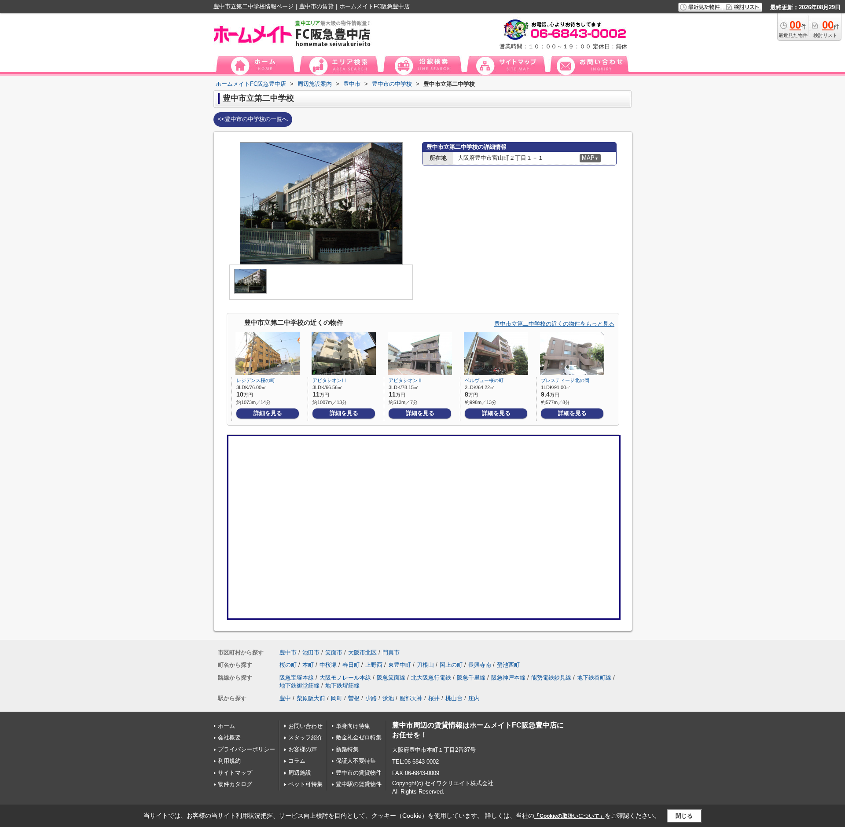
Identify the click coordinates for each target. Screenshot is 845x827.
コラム (296, 760)
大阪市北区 (362, 652)
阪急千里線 (471, 677)
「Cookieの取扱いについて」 (569, 816)
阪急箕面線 (391, 677)
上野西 (373, 665)
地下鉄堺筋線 (342, 685)
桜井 (434, 698)
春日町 (351, 665)
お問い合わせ (305, 726)
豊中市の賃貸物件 (359, 772)
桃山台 (454, 698)
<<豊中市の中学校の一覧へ (253, 119)
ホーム (226, 726)
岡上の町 (451, 665)
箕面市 (333, 652)
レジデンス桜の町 (255, 380)
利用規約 (229, 760)
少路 (371, 698)
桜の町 (288, 665)
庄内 (474, 698)
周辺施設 (299, 772)
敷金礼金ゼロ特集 (359, 737)
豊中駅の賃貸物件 (359, 784)
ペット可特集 (305, 784)
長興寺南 (479, 665)
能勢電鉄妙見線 (551, 677)
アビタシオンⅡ (405, 380)
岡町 (336, 698)
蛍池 (388, 698)
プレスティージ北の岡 (565, 380)
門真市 (391, 652)
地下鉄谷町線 (594, 677)
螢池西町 (508, 665)
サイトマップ (235, 772)
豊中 (285, 698)
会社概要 (229, 737)
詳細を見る (268, 413)
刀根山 (425, 665)
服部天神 (411, 698)
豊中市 (288, 652)
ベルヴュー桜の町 (484, 380)
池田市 (311, 652)
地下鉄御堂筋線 (299, 685)
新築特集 (347, 749)
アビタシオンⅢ (329, 380)
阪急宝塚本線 (296, 677)
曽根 (354, 698)
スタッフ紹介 (305, 737)
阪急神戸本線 (508, 677)
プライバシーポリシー (246, 749)
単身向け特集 (353, 726)
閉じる (684, 815)
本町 (308, 665)
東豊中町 (399, 665)
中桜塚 (328, 665)
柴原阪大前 (311, 698)
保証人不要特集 (356, 760)
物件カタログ (235, 784)
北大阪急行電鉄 (431, 677)
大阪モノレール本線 (345, 677)
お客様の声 (302, 749)
